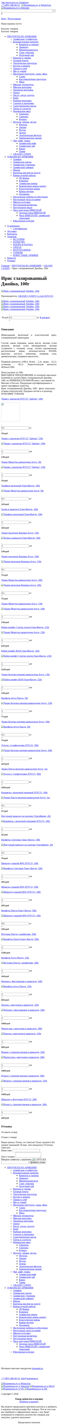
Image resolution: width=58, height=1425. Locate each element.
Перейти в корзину (29, 1401)
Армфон (17, 159)
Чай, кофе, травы (21, 140)
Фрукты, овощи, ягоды (24, 122)
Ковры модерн (26, 191)
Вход (3, 18)
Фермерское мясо (22, 111)
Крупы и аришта (21, 66)
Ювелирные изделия (23, 221)
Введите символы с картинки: (16, 1159)
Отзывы (11, 260)
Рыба (15, 98)
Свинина (23, 116)
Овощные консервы (23, 90)
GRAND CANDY (22, 154)
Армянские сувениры (24, 164)
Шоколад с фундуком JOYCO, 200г (19, 1099)
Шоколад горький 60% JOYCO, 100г (20, 887)
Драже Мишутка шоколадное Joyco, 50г (21, 462)
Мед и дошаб (19, 71)
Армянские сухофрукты (25, 39)
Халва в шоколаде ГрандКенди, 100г (19, 509)
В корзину (45, 317)
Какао (22, 148)
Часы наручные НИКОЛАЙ (27, 210)
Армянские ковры (28, 183)
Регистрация (14, 18)
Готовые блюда (20, 60)
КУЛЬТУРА (19, 242)
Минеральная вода (28, 50)
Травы (22, 151)
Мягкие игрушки (21, 202)
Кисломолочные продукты (32, 79)
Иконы (16, 170)
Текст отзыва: (8, 1156)
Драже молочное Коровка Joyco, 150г (20, 533)
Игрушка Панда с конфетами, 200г (18, 934)
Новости (11, 258)
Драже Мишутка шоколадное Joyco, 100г (22, 580)
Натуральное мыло (22, 207)
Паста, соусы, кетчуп (23, 95)
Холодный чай (26, 55)
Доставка (12, 231)
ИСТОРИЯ (19, 239)
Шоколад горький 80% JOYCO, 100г (20, 863)
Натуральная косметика (25, 205)
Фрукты (23, 124)
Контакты (12, 234)
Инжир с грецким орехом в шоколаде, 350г (23, 1052)
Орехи (16, 92)
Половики (24, 194)
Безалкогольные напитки (26, 42)
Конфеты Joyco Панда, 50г (14, 698)
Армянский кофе (27, 143)
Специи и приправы (23, 103)
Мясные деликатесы (23, 84)
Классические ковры (29, 188)
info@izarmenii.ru (29, 1378)
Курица (23, 119)
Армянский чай (27, 146)
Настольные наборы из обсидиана (30, 197)
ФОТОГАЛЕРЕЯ (21, 250)
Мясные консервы (22, 87)
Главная (5, 265)
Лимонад (23, 47)
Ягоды (22, 130)
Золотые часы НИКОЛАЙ (32, 213)
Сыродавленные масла (24, 106)
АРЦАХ (17, 247)
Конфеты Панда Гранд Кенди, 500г (19, 910)
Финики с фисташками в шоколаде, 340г (22, 981)
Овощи (22, 127)
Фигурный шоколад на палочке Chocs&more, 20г (26, 816)
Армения (11, 236)
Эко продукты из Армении (15, 2)
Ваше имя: (6, 1150)
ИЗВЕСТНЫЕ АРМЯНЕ (25, 255)
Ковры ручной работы (24, 175)
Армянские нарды (22, 162)
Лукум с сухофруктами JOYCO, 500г (20, 745)
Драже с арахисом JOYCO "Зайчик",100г (22, 399)
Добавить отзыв (37, 1162)
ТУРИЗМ (18, 252)
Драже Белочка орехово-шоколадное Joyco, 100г (25, 721)
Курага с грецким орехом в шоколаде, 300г (23, 1076)
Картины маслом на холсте (26, 172)
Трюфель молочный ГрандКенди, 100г (20, 485)
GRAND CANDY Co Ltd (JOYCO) (35, 296)
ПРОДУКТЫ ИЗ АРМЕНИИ (22, 36)
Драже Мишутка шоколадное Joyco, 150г (22, 603)
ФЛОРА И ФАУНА (23, 244)
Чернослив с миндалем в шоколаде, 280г (21, 1028)
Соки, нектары (26, 52)
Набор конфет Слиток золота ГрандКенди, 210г (25, 627)
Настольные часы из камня (26, 199)
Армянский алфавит (23, 167)
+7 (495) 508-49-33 (10, 5)
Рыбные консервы (22, 100)
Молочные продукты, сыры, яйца (30, 74)
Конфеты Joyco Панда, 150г (15, 957)
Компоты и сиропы (29, 44)
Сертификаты (20, 228)
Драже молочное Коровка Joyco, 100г (20, 556)
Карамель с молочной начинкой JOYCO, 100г (24, 792)
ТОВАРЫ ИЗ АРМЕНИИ (20, 156)
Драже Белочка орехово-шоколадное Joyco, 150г (25, 674)
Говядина (24, 114)
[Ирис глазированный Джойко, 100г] (20, 291)
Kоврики (23, 180)
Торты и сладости (22, 108)
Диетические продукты (25, 63)
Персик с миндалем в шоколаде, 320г (20, 1005)
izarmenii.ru (37, 1368)
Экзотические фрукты (30, 135)
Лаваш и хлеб (20, 68)
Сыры (22, 76)
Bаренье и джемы (22, 58)
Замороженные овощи (30, 138)
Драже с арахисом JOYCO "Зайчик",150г (22, 438)
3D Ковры (24, 178)
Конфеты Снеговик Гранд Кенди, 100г (20, 839)
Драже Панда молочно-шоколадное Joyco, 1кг (24, 769)
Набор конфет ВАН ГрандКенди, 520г (20, 651)
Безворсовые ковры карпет (32, 186)
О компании (13, 226)
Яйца (21, 82)
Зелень (22, 132)
